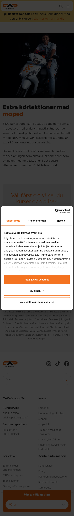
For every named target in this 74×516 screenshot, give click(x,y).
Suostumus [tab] (13, 220)
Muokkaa (35, 290)
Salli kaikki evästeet (37, 279)
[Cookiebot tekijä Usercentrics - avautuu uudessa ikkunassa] (55, 211)
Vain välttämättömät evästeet (37, 301)
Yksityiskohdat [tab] (37, 220)
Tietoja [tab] (61, 220)
